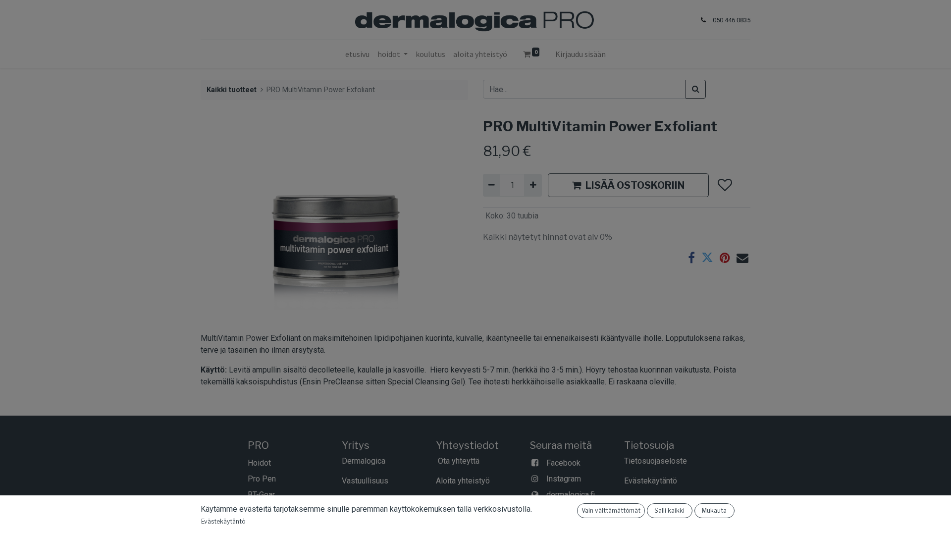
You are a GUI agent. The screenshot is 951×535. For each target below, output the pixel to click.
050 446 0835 (731, 20)
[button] (724, 185)
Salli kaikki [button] (669, 510)
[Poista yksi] (491, 185)
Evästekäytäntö (223, 521)
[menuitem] (357, 54)
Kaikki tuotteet (232, 90)
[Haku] (696, 89)
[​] (276, 494)
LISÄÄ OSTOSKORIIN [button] (635, 185)
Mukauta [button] (714, 510)
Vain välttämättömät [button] (610, 510)
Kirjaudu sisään (580, 54)
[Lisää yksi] (532, 185)
